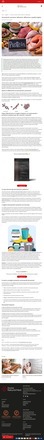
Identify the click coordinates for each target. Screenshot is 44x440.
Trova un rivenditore (27, 425)
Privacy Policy (28, 433)
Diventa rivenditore (27, 427)
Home (3, 14)
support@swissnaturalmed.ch (29, 393)
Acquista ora (22, 186)
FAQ (2, 403)
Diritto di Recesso (5, 404)
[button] (41, 6)
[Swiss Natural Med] (22, 6)
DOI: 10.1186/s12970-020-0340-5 (25, 342)
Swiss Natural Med (13, 433)
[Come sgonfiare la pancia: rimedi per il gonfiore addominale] (12, 366)
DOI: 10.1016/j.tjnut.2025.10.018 (9, 350)
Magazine (6, 14)
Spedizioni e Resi (5, 406)
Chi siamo (25, 423)
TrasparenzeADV (5, 435)
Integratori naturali (27, 401)
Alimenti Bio (25, 403)
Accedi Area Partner (6, 425)
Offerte (24, 404)
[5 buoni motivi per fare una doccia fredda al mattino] (32, 366)
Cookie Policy (34, 433)
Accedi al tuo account (6, 423)
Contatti (3, 401)
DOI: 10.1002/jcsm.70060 (28, 345)
